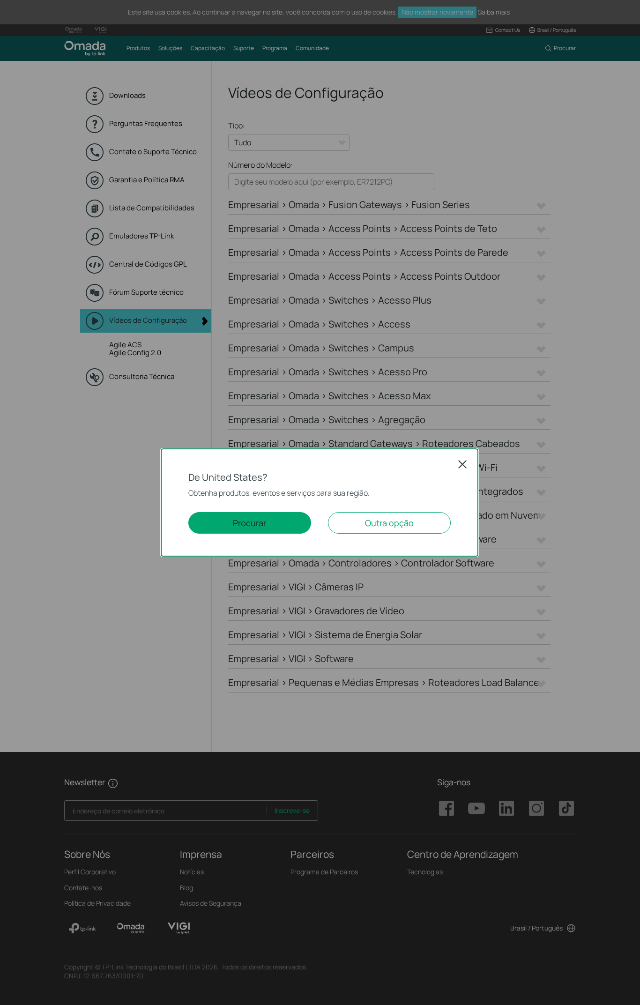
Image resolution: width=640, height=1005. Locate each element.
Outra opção (389, 523)
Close (462, 464)
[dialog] (320, 502)
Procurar (249, 523)
